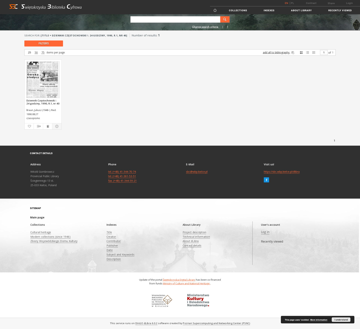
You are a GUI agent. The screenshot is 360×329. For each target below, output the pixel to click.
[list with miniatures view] (307, 53)
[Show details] (56, 126)
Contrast (311, 3)
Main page (37, 217)
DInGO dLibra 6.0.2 (146, 323)
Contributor (113, 241)
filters (44, 43)
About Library (301, 10)
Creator (111, 236)
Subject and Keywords (120, 254)
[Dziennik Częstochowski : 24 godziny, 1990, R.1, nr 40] (43, 80)
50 (36, 52)
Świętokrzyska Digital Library (179, 279)
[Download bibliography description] (38, 126)
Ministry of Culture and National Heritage (186, 283)
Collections (238, 10)
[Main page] (215, 10)
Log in (265, 232)
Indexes (269, 10)
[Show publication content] (47, 126)
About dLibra (191, 241)
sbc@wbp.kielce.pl (197, 171)
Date (109, 250)
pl (292, 3)
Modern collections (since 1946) (50, 236)
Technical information (196, 236)
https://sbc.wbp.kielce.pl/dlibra (282, 171)
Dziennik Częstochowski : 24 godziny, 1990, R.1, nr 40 (42, 102)
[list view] (313, 53)
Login (349, 3)
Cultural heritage (40, 232)
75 (42, 52)
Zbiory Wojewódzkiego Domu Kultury (53, 241)
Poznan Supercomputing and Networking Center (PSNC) (216, 323)
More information (318, 319)
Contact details (192, 245)
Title (109, 232)
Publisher (112, 245)
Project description (194, 232)
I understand (341, 319)
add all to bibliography (276, 52)
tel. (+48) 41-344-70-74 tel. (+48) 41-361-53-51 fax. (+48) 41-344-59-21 (122, 176)
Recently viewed (340, 10)
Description (113, 259)
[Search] (225, 19)
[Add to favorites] (29, 126)
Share (331, 3)
